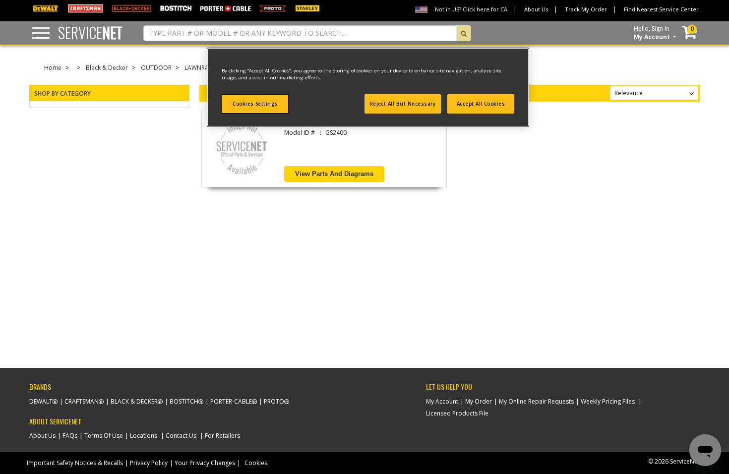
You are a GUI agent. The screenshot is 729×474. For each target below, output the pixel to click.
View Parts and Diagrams (334, 174)
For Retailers (222, 435)
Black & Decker (107, 67)
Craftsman (81, 401)
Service (90, 32)
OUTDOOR (156, 67)
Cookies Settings (255, 104)
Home (52, 67)
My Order (478, 401)
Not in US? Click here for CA (471, 9)
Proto (274, 401)
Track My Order (586, 9)
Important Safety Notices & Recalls (75, 463)
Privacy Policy (149, 463)
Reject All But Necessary (403, 104)
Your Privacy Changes (205, 463)
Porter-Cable (231, 401)
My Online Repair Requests (536, 401)
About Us (536, 9)
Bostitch (184, 401)
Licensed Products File (457, 413)
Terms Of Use (103, 435)
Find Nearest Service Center (661, 9)
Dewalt (41, 401)
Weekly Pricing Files (608, 401)
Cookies (255, 463)
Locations (143, 435)
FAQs (69, 435)
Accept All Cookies (481, 104)
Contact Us (181, 435)
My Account (442, 401)
